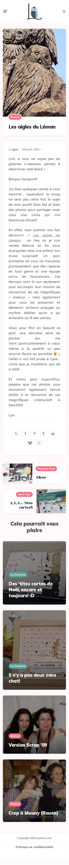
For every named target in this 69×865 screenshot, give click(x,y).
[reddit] (53, 433)
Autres (15, 735)
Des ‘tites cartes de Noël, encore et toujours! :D (31, 589)
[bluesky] (30, 443)
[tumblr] (43, 433)
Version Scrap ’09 (28, 745)
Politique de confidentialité (34, 847)
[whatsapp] (39, 443)
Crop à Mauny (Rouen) (33, 813)
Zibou (41, 477)
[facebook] (25, 433)
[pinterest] (34, 433)
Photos (15, 117)
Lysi (15, 149)
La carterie (18, 574)
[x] (16, 433)
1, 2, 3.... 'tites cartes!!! (21, 505)
